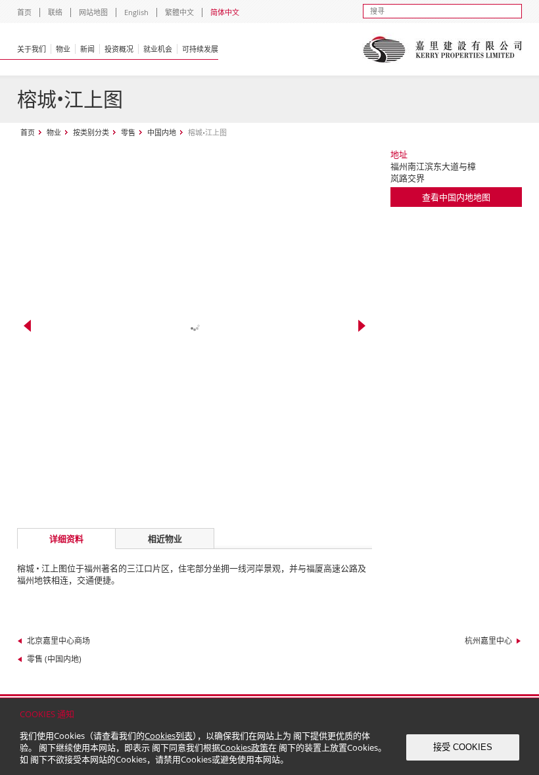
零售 (128, 132)
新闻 (87, 49)
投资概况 (119, 49)
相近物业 (165, 538)
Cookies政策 (244, 747)
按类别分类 (91, 132)
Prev (27, 326)
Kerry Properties (442, 49)
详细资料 (66, 538)
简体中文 (224, 12)
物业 (63, 49)
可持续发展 (200, 49)
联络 (55, 12)
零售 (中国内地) (54, 659)
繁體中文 (179, 12)
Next (361, 326)
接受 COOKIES (462, 747)
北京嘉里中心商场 (58, 640)
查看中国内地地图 (456, 197)
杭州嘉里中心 (488, 640)
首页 (24, 12)
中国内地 (161, 132)
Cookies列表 (169, 736)
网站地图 (93, 12)
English (136, 12)
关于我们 (31, 49)
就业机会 (157, 49)
